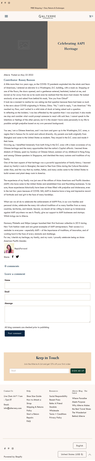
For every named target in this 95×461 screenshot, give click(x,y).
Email (7, 292)
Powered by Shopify (13, 457)
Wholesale (54, 411)
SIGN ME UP (78, 371)
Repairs (30, 418)
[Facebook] (1, 3)
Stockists (53, 407)
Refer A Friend (55, 403)
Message (9, 303)
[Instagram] (9, 3)
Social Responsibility (58, 396)
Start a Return (33, 414)
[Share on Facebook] (12, 257)
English (79, 446)
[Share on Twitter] (17, 257)
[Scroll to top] (90, 454)
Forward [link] (23, 249)
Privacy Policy (55, 418)
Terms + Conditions (57, 414)
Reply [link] (17, 249)
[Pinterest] (5, 3)
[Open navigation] (11, 16)
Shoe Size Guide (34, 396)
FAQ (29, 421)
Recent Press (54, 400)
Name (7, 280)
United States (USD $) (72, 454)
